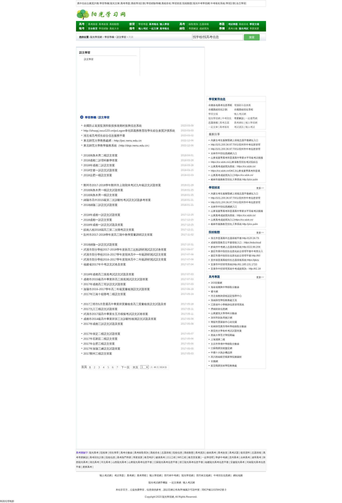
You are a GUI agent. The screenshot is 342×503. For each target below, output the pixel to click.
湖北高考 (94, 462)
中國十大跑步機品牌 (221, 352)
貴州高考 (234, 457)
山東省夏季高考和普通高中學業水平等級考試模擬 (237, 157)
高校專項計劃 (138, 3)
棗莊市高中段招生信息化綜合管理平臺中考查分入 (237, 251)
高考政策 (103, 24)
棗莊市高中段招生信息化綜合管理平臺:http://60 (235, 255)
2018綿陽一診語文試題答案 (101, 244)
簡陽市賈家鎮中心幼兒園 (224, 322)
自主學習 (241, 3)
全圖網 (214, 361)
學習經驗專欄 (153, 3)
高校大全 (114, 28)
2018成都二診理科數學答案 (101, 160)
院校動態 (187, 3)
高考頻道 (93, 24)
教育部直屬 (194, 457)
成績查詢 (204, 28)
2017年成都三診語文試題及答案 (103, 323)
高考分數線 (126, 452)
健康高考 (160, 457)
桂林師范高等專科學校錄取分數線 (228, 326)
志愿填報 (204, 24)
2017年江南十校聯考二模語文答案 (105, 294)
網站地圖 (238, 475)
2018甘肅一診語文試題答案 (101, 170)
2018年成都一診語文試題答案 (102, 214)
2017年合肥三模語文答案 (99, 343)
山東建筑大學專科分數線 (224, 313)
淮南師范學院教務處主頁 (224, 300)
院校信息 (177, 452)
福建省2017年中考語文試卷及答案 (105, 264)
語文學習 (121, 37)
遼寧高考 (256, 457)
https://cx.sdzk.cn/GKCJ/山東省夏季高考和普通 (235, 170)
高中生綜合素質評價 (88, 3)
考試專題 (119, 475)
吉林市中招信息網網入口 (224, 153)
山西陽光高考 (119, 462)
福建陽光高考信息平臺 (217, 462)
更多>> (260, 188)
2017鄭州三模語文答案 (98, 353)
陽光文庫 (115, 3)
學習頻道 (176, 3)
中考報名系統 (218, 3)
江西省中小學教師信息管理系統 (227, 304)
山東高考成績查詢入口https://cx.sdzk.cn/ (232, 175)
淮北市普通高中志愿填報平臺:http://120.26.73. (235, 238)
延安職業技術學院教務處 (224, 365)
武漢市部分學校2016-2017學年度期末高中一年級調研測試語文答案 (125, 254)
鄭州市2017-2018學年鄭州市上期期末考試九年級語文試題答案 (122, 185)
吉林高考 (245, 457)
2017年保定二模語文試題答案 (102, 333)
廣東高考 (87, 467)
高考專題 (125, 3)
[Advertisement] (139, 93)
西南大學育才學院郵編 (223, 335)
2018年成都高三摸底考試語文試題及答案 (109, 274)
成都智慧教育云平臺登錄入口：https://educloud (236, 242)
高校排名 (166, 3)
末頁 (135, 367)
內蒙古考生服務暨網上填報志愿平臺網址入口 (234, 140)
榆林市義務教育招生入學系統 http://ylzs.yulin (234, 179)
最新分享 (214, 134)
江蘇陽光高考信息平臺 (166, 462)
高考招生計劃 (97, 457)
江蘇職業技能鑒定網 (221, 348)
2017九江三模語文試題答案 (101, 309)
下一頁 (125, 367)
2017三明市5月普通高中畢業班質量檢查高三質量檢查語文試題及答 (125, 304)
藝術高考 (211, 452)
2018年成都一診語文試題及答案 (103, 224)
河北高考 (105, 462)
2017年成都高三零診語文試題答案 (105, 284)
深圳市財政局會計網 (221, 317)
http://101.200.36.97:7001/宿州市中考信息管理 (235, 144)
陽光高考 (94, 452)
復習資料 (245, 452)
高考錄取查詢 (141, 452)
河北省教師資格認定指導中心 (226, 296)
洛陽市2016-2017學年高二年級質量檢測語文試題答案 (117, 289)
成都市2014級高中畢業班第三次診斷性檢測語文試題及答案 (120, 318)
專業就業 (254, 28)
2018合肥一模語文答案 (98, 175)
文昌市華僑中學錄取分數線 (225, 343)
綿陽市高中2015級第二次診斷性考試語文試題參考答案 (117, 200)
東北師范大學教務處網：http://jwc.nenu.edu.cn (113, 140)
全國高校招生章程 (243, 109)
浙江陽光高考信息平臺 (191, 462)
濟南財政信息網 (219, 309)
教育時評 (149, 457)
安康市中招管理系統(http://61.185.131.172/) (234, 264)
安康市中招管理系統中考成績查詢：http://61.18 (236, 268)
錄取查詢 (193, 24)
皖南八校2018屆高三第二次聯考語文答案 (109, 229)
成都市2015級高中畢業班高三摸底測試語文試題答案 (116, 279)
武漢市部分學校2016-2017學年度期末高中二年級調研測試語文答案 (125, 259)
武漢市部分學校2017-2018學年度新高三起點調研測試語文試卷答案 (125, 249)
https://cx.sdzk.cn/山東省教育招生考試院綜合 (234, 162)
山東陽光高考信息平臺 (140, 462)
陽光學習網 (96, 37)
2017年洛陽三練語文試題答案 (102, 348)
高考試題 (234, 452)
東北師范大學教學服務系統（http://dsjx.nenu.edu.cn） (117, 145)
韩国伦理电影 (7, 501)
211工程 (171, 457)
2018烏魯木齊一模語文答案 (101, 195)
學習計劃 (230, 3)
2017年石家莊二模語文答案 (101, 338)
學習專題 (143, 24)
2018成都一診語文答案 (98, 219)
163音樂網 (216, 282)
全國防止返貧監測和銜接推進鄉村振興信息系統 (113, 125)
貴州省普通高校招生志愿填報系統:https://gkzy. (235, 260)
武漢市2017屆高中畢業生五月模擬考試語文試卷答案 (116, 314)
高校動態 (114, 24)
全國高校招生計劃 (217, 109)
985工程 (182, 457)
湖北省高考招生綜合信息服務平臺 (104, 135)
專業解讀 (193, 28)
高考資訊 (200, 452)
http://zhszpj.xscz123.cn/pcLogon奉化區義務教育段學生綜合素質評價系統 (129, 130)
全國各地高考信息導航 (220, 105)
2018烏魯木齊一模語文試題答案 (103, 190)
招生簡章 (114, 452)
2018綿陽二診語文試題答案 (101, 205)
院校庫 (103, 452)
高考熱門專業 (124, 457)
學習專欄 (104, 3)
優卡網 (214, 291)
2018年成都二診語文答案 (99, 165)
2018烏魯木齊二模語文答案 (101, 155)
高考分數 (233, 28)
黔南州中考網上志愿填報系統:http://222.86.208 (235, 247)
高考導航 (141, 475)
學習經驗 (103, 28)
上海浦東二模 (218, 339)
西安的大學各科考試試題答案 (226, 330)
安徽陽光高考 (237, 462)
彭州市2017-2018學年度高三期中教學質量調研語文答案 (118, 234)
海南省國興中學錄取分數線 (225, 287)
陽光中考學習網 (201, 3)
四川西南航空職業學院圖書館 (226, 357)
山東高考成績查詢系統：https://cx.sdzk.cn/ (233, 166)
